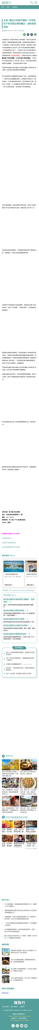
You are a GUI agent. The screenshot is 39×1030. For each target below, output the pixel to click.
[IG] (17, 1025)
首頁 (2, 7)
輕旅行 (6, 2)
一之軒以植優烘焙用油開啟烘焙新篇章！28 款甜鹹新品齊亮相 (21, 924)
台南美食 (14, 7)
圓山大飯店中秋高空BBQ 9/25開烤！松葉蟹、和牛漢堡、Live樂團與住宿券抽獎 (20, 937)
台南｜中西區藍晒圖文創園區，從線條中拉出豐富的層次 (20, 653)
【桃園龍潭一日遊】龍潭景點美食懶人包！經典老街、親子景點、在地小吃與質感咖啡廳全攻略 (20, 918)
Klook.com (5, 993)
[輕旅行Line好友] (26, 1025)
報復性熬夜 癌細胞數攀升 (19, 845)
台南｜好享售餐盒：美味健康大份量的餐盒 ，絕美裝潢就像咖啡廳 (7, 845)
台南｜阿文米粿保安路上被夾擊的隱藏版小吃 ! (19, 831)
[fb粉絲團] (13, 1025)
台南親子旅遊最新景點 (9, 542)
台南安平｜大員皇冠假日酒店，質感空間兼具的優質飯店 (20, 669)
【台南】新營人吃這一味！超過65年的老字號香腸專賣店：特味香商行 (31, 845)
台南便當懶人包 (7, 538)
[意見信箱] (21, 1025)
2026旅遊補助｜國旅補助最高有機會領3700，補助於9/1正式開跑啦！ (21, 905)
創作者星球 (14, 1006)
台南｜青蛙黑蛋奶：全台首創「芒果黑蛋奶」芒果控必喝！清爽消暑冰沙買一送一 (7, 831)
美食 (8, 7)
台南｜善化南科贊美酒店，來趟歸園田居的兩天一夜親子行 (20, 659)
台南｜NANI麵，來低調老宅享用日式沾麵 (18, 673)
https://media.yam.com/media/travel (19, 1016)
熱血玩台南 (21, 30)
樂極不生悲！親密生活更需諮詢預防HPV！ (31, 831)
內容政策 (21, 1006)
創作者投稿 (5, 1006)
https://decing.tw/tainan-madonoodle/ (22, 590)
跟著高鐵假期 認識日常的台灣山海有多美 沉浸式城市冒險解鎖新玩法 (21, 911)
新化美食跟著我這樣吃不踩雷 (11, 547)
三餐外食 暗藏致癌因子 (14, 664)
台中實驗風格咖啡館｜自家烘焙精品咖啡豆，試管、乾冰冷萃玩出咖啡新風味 (20, 930)
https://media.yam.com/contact (19, 1020)
